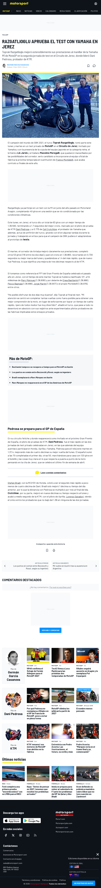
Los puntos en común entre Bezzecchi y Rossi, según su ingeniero (41, 372)
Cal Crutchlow (50, 229)
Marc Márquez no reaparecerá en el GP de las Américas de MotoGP (42, 382)
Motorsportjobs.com (64, 823)
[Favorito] (88, 65)
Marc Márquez (28, 280)
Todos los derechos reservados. (63, 884)
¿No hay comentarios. (50, 587)
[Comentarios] (95, 65)
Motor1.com (60, 819)
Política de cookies (49, 880)
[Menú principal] (5, 4)
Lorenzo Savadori (75, 496)
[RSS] (35, 835)
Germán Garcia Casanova (18, 65)
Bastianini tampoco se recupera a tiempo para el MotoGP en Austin (42, 367)
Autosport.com (62, 827)
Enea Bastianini (70, 280)
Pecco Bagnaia (15, 283)
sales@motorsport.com (12, 863)
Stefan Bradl (14, 482)
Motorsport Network (39, 884)
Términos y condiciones (31, 880)
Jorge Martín (40, 283)
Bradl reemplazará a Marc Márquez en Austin (32, 377)
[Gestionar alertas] (54, 550)
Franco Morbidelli (64, 159)
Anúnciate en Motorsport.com (15, 855)
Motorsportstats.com (64, 832)
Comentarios (8, 850)
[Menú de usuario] (95, 3)
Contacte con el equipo (12, 859)
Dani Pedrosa (22, 229)
